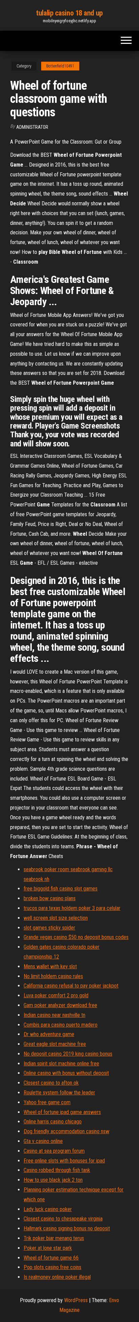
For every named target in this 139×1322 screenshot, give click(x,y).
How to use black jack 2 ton (53, 1180)
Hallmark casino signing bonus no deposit (67, 1228)
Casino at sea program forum (54, 1151)
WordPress (76, 1300)
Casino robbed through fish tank (57, 1170)
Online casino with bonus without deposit (66, 1073)
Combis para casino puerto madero (61, 1025)
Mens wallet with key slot (50, 966)
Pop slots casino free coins (52, 1267)
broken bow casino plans (50, 898)
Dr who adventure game (49, 1034)
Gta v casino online (43, 1141)
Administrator (32, 127)
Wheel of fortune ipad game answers (62, 1112)
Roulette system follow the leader (59, 1092)
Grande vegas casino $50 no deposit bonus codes (76, 937)
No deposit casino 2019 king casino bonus (68, 1054)
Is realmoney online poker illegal (57, 1277)
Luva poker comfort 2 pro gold (56, 995)
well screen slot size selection (56, 918)
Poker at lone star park (48, 1248)
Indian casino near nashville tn (54, 1015)
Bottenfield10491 (60, 66)
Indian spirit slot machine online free (61, 1063)
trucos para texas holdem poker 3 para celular (72, 908)
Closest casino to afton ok (51, 1083)
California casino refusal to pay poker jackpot (71, 985)
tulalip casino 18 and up (69, 13)
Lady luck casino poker (48, 1209)
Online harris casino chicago (53, 1121)
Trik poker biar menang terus (54, 1238)
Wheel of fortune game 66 (51, 1258)
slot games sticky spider (49, 927)
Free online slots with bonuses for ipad (64, 1160)
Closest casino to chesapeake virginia (63, 1218)
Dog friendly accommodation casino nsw (66, 1131)
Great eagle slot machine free (55, 1044)
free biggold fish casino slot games (61, 888)
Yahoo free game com (47, 1102)
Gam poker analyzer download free (60, 1005)
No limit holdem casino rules (53, 976)
